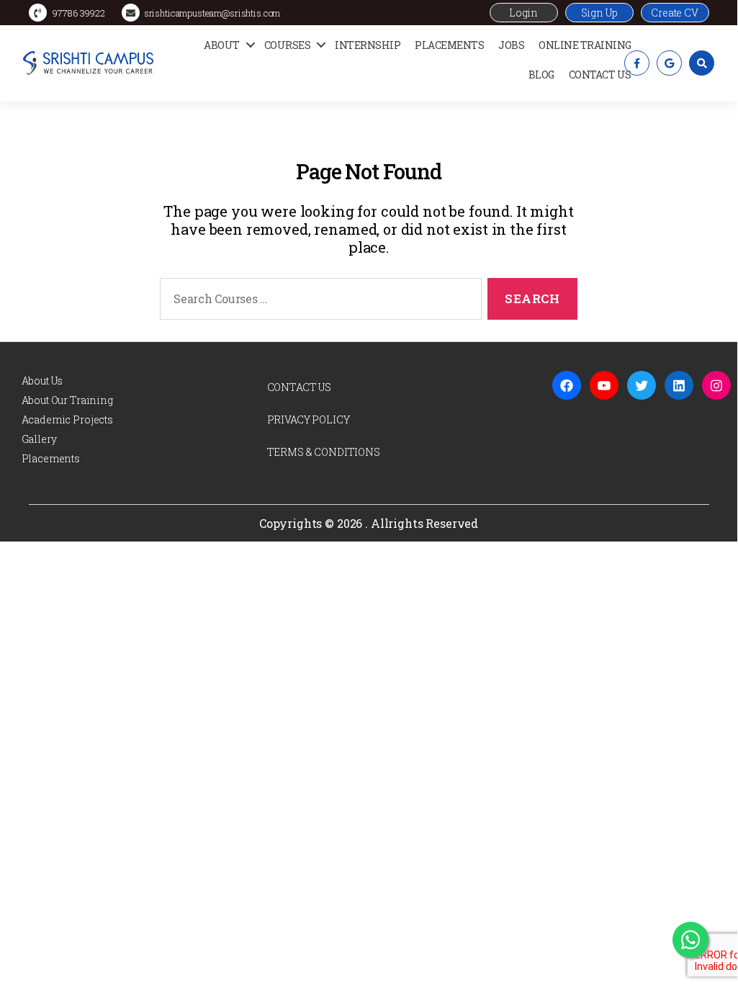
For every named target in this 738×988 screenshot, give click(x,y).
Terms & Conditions (323, 452)
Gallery (39, 439)
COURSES (287, 45)
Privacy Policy (308, 419)
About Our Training (67, 400)
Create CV (674, 12)
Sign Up (599, 12)
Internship (367, 45)
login (523, 12)
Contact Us (600, 74)
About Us (42, 380)
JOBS (511, 45)
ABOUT (222, 45)
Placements (449, 45)
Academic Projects (67, 419)
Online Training (585, 45)
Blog (541, 74)
